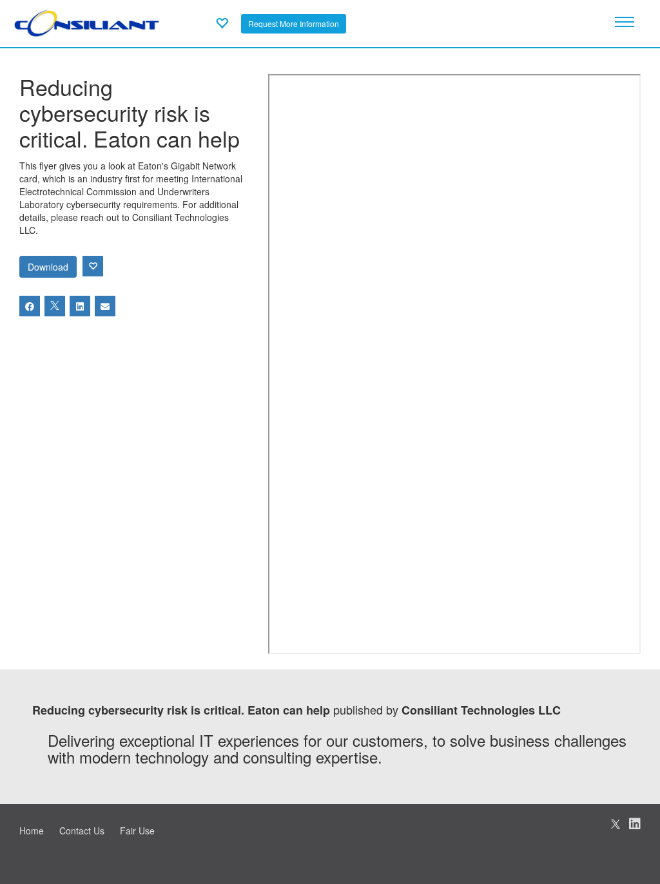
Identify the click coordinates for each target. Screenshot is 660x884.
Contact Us (81, 830)
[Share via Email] (105, 306)
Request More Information (293, 23)
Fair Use (137, 830)
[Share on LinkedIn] (80, 306)
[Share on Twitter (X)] (54, 306)
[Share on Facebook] (29, 306)
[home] (86, 21)
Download (48, 266)
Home (31, 830)
